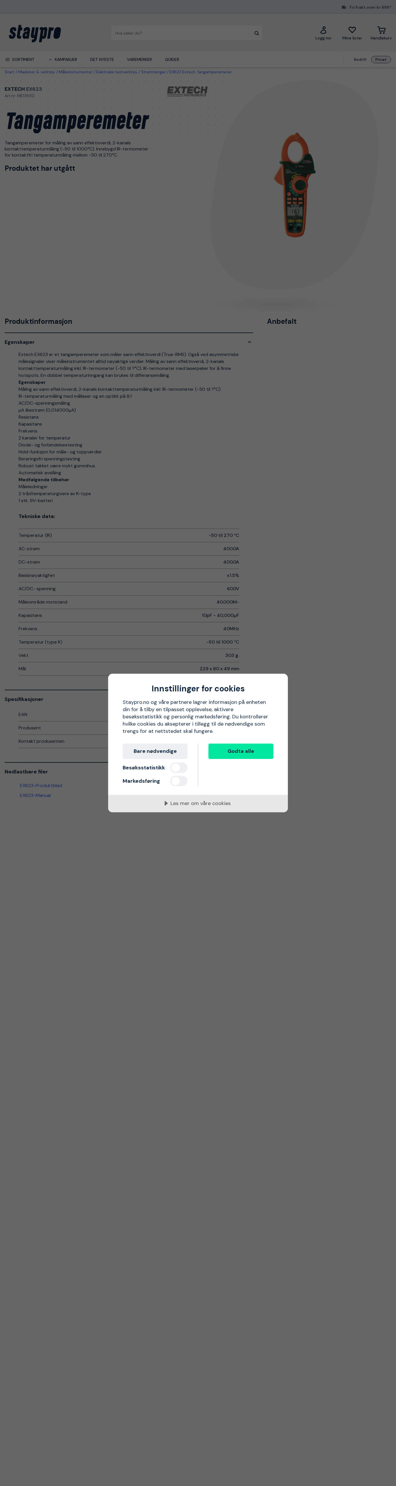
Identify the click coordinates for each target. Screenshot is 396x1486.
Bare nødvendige (155, 751)
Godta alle (241, 751)
